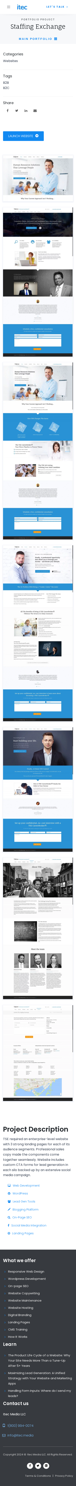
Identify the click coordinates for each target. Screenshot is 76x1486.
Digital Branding (19, 1315)
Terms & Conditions (38, 1476)
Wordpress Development (27, 1279)
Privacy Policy (64, 1476)
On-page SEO (18, 1286)
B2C (6, 88)
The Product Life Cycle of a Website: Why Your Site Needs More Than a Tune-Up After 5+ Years (39, 1360)
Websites (10, 61)
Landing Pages (19, 1322)
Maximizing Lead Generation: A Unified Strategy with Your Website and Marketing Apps (40, 1378)
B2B (6, 82)
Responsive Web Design (26, 1271)
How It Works (17, 1337)
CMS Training (17, 1329)
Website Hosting (20, 1308)
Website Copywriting (24, 1293)
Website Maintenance (25, 1300)
